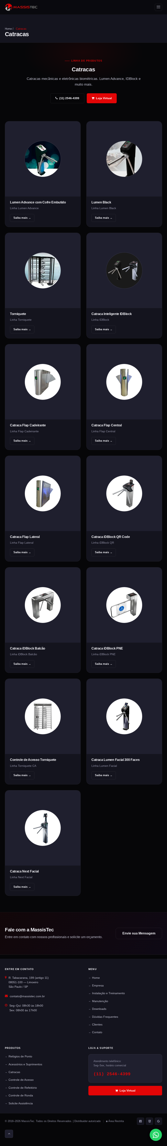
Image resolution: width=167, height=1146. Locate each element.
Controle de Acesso (21, 1079)
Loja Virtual (104, 98)
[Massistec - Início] (21, 7)
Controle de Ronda (21, 1095)
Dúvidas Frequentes (105, 1016)
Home (8, 28)
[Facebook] (140, 1121)
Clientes (97, 1024)
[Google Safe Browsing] (158, 1121)
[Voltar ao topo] (9, 1134)
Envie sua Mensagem (138, 933)
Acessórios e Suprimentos (25, 1064)
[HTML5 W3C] (149, 1121)
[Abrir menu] (158, 7)
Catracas (14, 1072)
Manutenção (100, 1001)
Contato (97, 1032)
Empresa (98, 985)
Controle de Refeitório (23, 1087)
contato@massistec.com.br (27, 996)
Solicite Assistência (21, 1103)
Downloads (99, 1008)
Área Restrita (116, 1121)
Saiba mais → (22, 217)
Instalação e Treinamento (108, 993)
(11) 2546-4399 (69, 98)
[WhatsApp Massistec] (156, 1135)
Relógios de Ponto (20, 1056)
